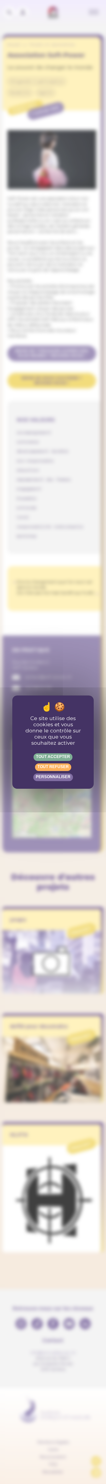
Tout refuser (53, 767)
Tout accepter (53, 757)
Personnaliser (53, 777)
